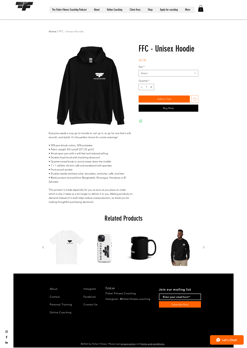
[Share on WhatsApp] (141, 121)
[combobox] (168, 73)
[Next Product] (204, 247)
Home (52, 31)
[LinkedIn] (6, 342)
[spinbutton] (146, 87)
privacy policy (128, 344)
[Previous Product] (43, 247)
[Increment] (151, 87)
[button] (200, 8)
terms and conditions (152, 344)
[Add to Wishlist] (194, 99)
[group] (123, 247)
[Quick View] (66, 247)
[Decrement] (141, 87)
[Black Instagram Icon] (6, 331)
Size (142, 66)
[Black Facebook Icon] (6, 337)
